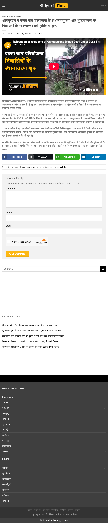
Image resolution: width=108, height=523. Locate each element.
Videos (5, 407)
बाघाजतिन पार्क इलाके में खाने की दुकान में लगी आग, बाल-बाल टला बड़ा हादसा (33, 336)
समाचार (18, 16)
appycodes (62, 520)
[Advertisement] (19, 292)
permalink (61, 167)
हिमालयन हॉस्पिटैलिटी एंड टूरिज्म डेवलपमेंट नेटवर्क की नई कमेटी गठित (30, 325)
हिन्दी (102, 5)
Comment (11, 188)
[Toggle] (105, 408)
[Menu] (3, 5)
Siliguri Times (37, 34)
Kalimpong (8, 397)
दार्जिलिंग (5, 435)
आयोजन (5, 418)
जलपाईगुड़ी (6, 429)
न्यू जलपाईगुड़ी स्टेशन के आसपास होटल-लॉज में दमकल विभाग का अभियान (32, 330)
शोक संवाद (6, 446)
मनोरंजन (5, 440)
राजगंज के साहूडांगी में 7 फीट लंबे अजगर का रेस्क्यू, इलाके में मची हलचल (30, 346)
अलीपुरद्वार (5, 16)
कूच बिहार (6, 424)
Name (9, 212)
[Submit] (103, 269)
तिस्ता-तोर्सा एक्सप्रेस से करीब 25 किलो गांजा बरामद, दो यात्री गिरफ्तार (30, 341)
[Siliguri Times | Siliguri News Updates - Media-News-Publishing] (54, 5)
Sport (5, 402)
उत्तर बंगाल (12, 16)
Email (8, 225)
